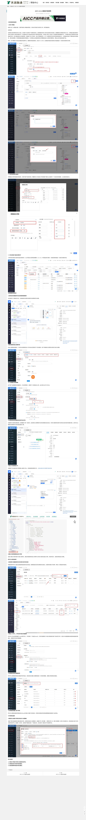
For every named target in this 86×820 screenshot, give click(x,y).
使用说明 (52, 2)
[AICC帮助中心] (22, 3)
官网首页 (77, 2)
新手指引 (47, 2)
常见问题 (57, 2)
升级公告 (12, 6)
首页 (44, 2)
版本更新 (62, 2)
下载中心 (66, 2)
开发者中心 (72, 2)
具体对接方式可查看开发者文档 (44, 468)
